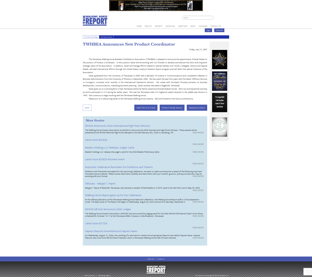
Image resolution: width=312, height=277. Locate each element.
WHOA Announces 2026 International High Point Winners (117, 126)
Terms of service (89, 275)
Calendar (203, 26)
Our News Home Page (91, 37)
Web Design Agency (104, 275)
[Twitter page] (221, 18)
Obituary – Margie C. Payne (100, 183)
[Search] (211, 17)
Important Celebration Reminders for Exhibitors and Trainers (119, 167)
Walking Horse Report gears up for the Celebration (113, 195)
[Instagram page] (225, 18)
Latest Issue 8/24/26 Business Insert (105, 159)
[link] (139, 25)
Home (139, 26)
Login (208, 30)
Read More (198, 132)
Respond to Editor (197, 107)
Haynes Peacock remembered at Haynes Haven (111, 231)
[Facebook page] (216, 18)
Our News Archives (106, 37)
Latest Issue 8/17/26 (96, 223)
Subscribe (219, 30)
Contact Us (161, 259)
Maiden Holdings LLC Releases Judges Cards (109, 147)
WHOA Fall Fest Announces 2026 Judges (108, 209)
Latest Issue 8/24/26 (96, 140)
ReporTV (158, 26)
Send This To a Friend (146, 107)
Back (87, 107)
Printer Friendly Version (172, 107)
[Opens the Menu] (226, 25)
